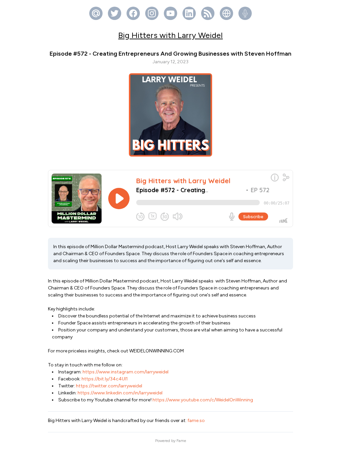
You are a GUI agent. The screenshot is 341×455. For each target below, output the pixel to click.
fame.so (196, 420)
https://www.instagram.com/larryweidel (125, 372)
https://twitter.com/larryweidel (108, 386)
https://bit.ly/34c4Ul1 (104, 379)
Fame (181, 440)
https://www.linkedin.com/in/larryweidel (120, 393)
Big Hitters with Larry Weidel (170, 35)
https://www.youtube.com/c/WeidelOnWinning (202, 400)
